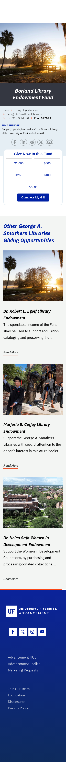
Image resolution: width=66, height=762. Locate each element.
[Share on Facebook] (15, 143)
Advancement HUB (22, 657)
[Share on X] (41, 143)
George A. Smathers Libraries (24, 114)
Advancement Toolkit (24, 663)
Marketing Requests (23, 670)
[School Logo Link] (31, 611)
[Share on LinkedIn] (24, 143)
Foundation (16, 695)
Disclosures (16, 701)
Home (5, 110)
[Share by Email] (50, 143)
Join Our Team (19, 688)
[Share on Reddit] (33, 143)
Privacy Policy (18, 708)
